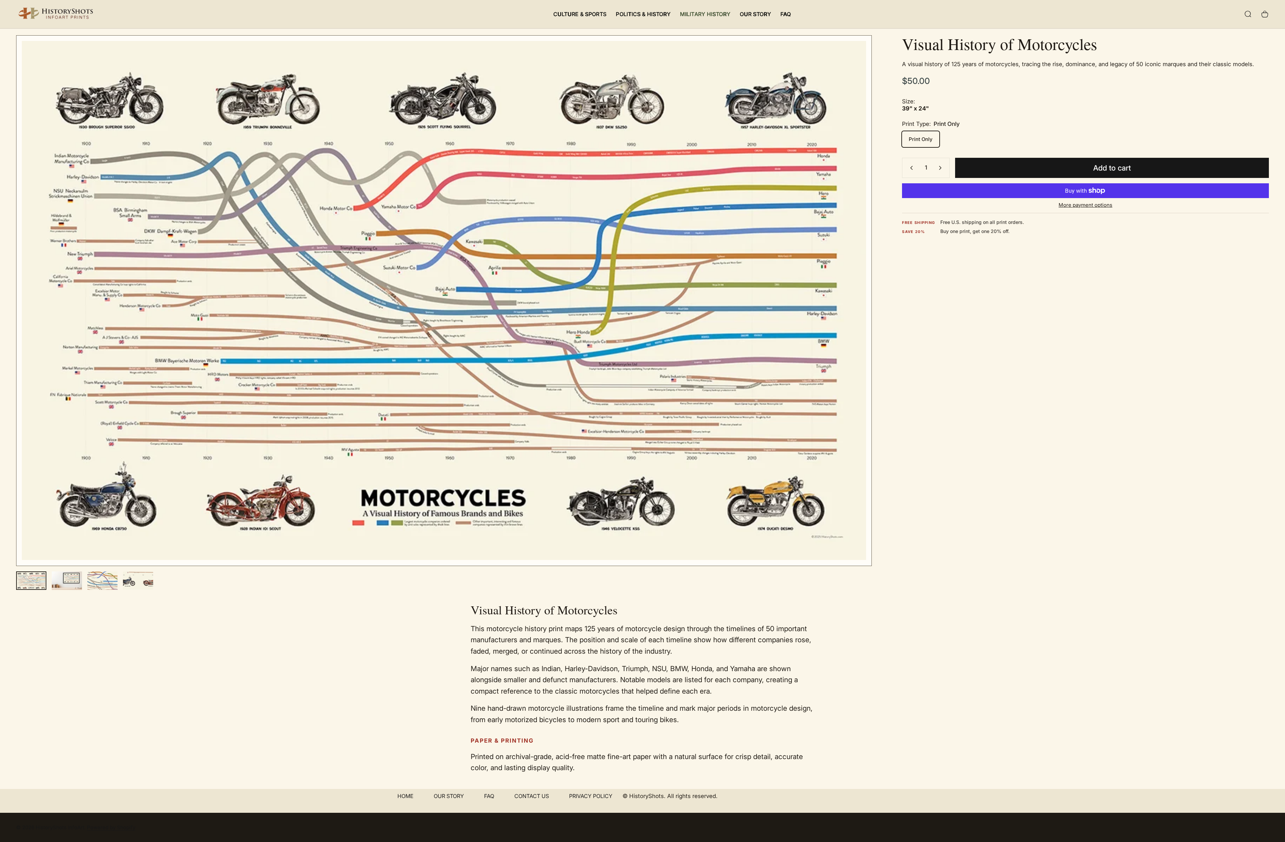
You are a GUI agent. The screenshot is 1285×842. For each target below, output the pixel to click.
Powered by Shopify (111, 827)
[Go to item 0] (31, 580)
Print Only (921, 139)
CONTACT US (531, 796)
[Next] (854, 316)
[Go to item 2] (67, 580)
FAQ (489, 796)
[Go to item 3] (102, 580)
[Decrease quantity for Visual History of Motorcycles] (910, 168)
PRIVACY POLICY (590, 796)
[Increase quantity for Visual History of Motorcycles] (941, 168)
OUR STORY (449, 796)
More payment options (1085, 205)
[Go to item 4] (138, 580)
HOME (405, 796)
